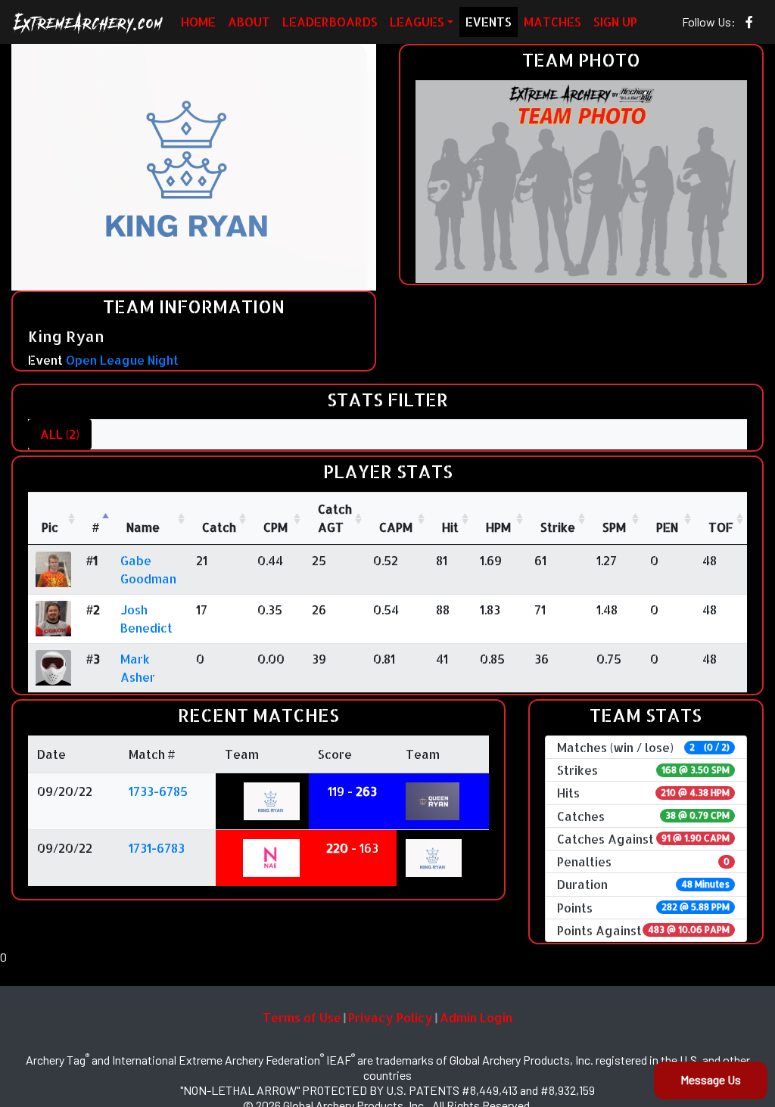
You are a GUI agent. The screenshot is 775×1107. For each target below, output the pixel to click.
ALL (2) (59, 434)
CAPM (395, 527)
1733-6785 (158, 791)
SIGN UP (615, 22)
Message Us (710, 1079)
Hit (450, 527)
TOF (720, 527)
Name (143, 527)
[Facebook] (749, 22)
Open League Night (122, 360)
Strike (557, 527)
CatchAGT (335, 518)
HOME (198, 22)
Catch (219, 527)
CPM (275, 527)
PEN (667, 527)
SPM (614, 527)
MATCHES (552, 22)
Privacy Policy (390, 1017)
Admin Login (476, 1017)
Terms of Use (302, 1017)
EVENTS (488, 22)
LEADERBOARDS (330, 22)
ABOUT (249, 22)
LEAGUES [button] (417, 22)
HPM (498, 527)
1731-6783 (157, 848)
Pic (50, 527)
